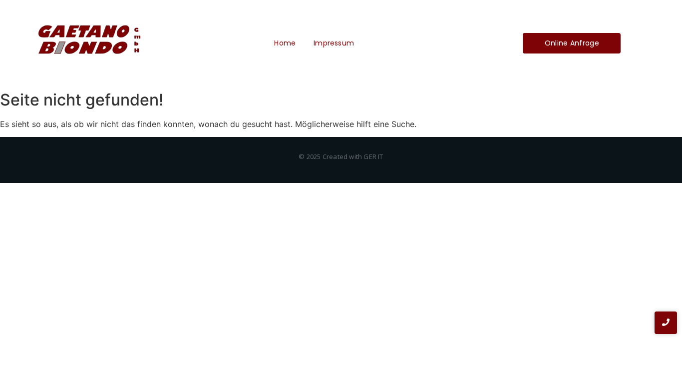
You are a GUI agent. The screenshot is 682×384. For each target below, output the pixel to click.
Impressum (334, 43)
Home (285, 43)
